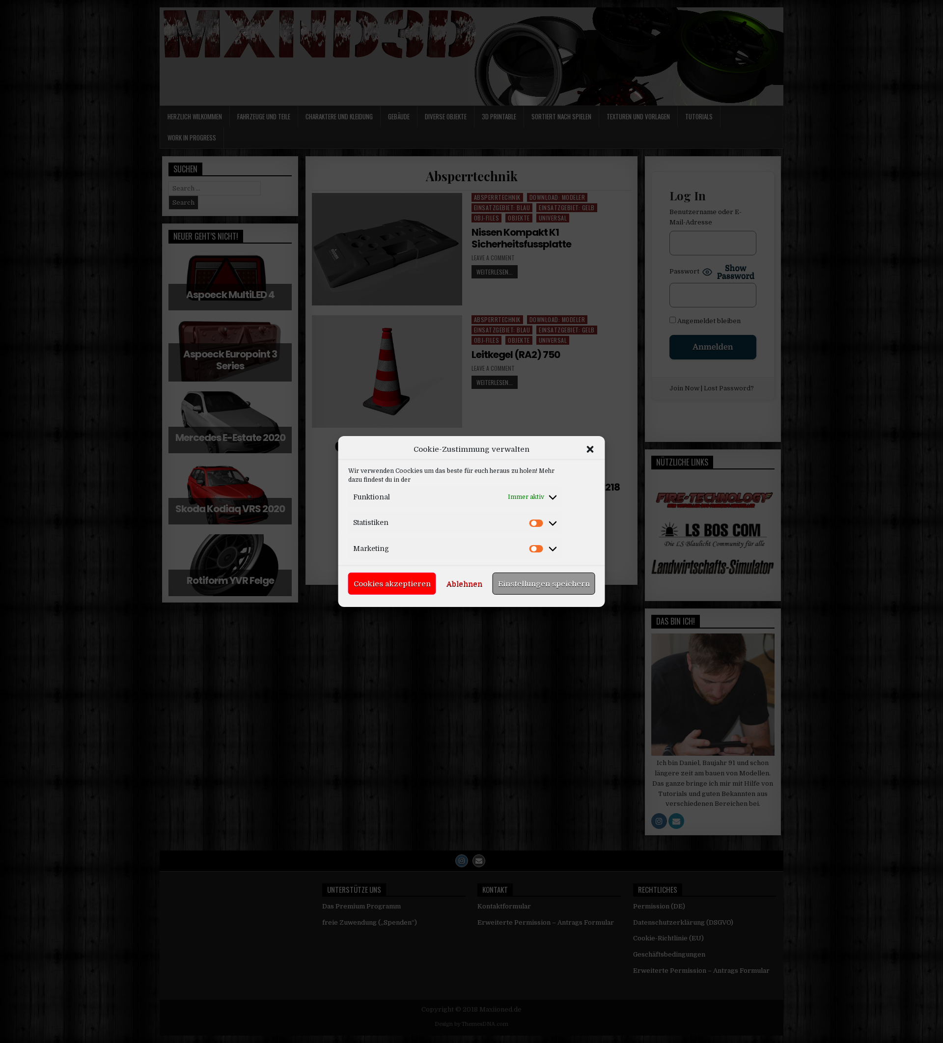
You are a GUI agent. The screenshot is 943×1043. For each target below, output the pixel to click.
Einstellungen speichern (544, 583)
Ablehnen (464, 583)
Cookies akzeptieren (392, 583)
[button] (590, 449)
